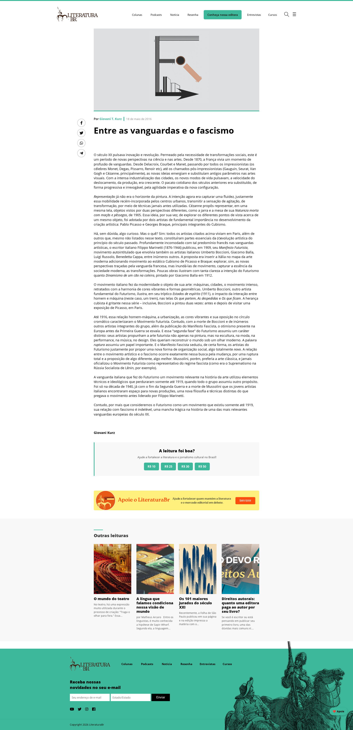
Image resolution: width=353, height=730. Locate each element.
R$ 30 (185, 466)
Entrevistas (254, 15)
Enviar (160, 697)
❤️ (338, 711)
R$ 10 (151, 466)
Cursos (272, 15)
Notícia (174, 15)
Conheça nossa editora (222, 15)
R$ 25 (168, 466)
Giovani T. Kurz (110, 119)
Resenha (193, 15)
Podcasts (156, 15)
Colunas (137, 15)
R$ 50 (202, 466)
